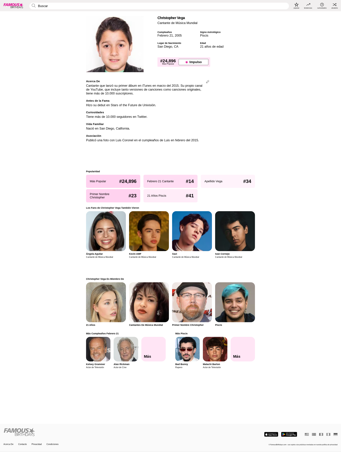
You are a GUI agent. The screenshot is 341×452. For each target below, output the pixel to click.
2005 (178, 35)
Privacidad (37, 444)
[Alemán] (336, 434)
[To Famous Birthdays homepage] (13, 5)
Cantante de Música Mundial (177, 23)
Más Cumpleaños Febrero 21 (102, 333)
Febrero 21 (165, 35)
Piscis (204, 35)
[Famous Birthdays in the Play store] (289, 434)
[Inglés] (307, 434)
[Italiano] (328, 434)
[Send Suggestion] (208, 82)
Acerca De (8, 444)
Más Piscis (181, 333)
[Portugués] (314, 434)
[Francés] (321, 434)
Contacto (22, 444)
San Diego (164, 46)
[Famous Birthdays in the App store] (271, 434)
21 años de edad (212, 46)
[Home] (86, 432)
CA (176, 46)
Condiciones (52, 444)
